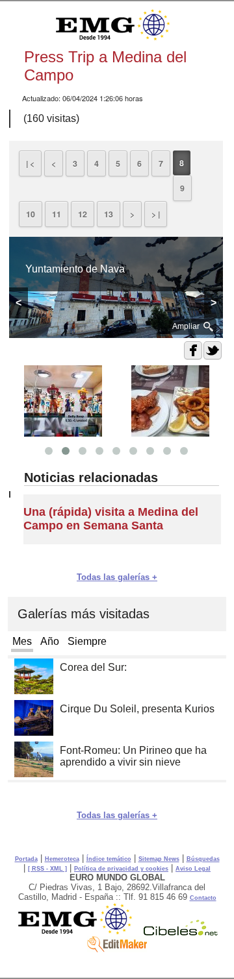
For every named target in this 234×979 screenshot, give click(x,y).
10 (30, 214)
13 (108, 214)
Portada (26, 859)
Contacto (203, 898)
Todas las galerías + (117, 577)
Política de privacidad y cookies (121, 868)
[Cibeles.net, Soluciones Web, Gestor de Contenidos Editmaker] (180, 932)
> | (155, 214)
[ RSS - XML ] (47, 868)
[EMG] (79, 932)
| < (30, 163)
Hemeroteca (62, 859)
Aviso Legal (193, 868)
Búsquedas (203, 859)
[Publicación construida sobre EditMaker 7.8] (117, 949)
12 (82, 214)
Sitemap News (158, 859)
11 (56, 214)
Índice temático (108, 859)
